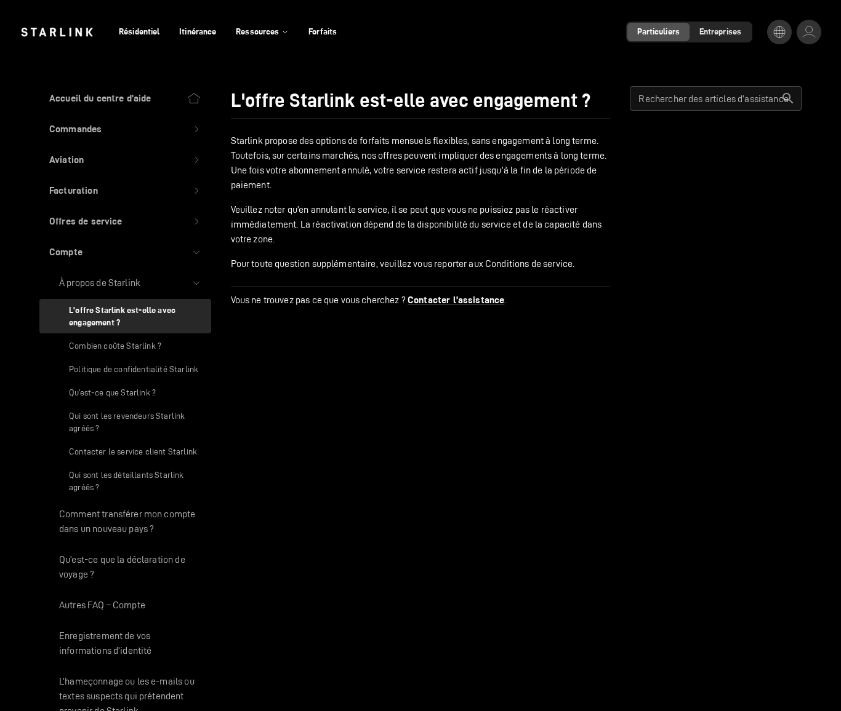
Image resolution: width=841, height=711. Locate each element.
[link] (57, 32)
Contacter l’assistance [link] (456, 300)
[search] (788, 98)
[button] (125, 129)
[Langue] (779, 32)
